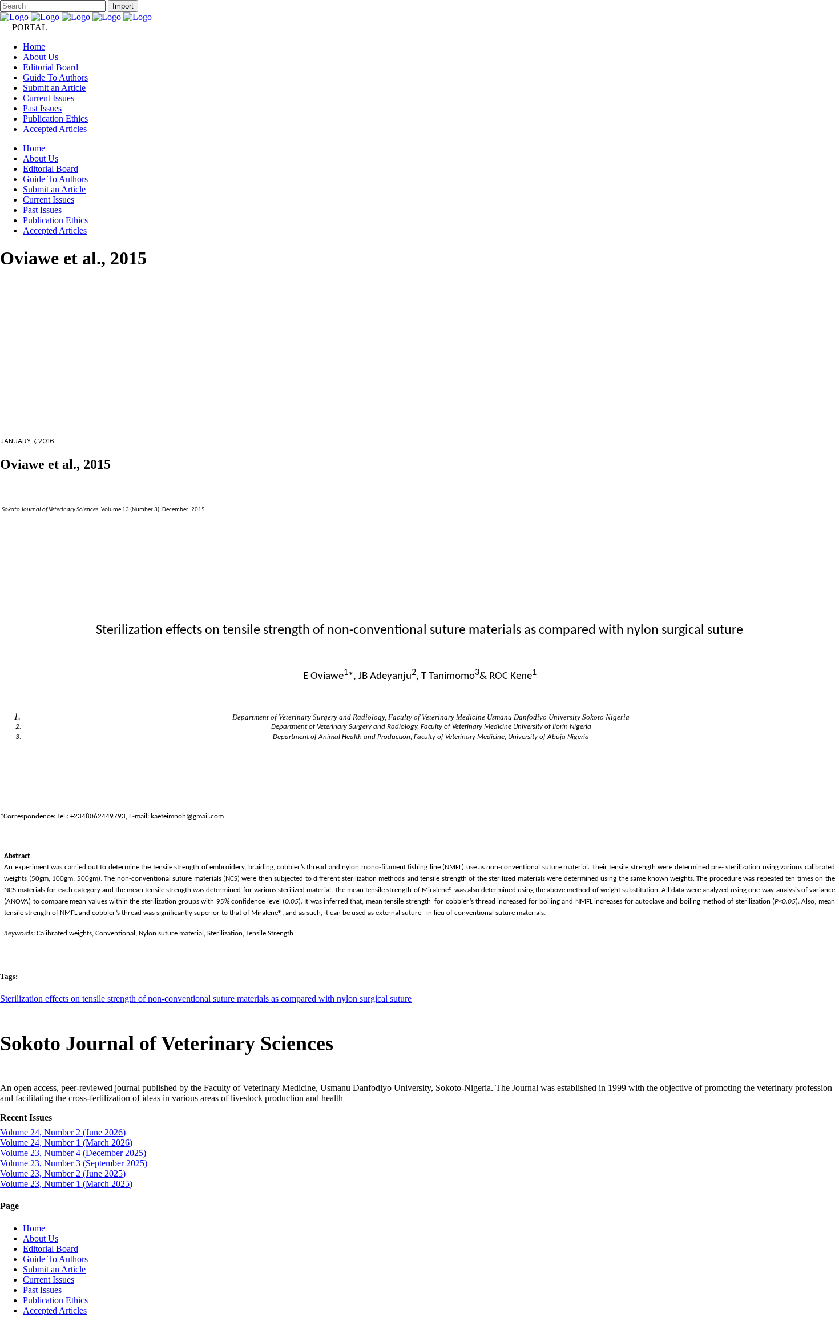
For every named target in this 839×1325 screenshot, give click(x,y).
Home (34, 1228)
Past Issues (42, 1290)
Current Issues (48, 1279)
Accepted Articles (55, 1310)
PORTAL (29, 27)
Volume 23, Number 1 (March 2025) (66, 1184)
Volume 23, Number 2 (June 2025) (63, 1173)
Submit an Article (54, 1269)
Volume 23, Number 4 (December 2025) (73, 1153)
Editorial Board (50, 1249)
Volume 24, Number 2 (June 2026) (63, 1132)
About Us (40, 1238)
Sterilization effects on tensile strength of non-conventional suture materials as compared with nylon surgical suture (206, 998)
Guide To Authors (55, 1259)
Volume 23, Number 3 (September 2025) (73, 1163)
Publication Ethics (55, 1300)
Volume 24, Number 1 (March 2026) (66, 1142)
